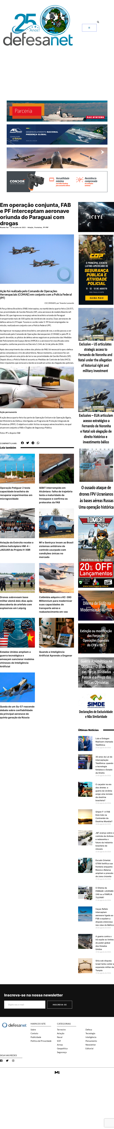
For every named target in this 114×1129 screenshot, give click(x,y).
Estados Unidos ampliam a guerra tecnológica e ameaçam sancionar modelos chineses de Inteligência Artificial (17, 659)
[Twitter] (7, 1060)
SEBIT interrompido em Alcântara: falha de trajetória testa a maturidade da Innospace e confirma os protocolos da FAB (55, 495)
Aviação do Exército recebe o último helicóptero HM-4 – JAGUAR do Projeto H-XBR (16, 546)
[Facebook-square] (1, 1060)
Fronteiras (38, 227)
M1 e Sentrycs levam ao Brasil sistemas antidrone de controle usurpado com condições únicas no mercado (56, 549)
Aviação (30, 227)
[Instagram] (13, 1060)
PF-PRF (45, 227)
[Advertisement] (57, 68)
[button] (98, 22)
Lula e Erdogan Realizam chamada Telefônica (104, 741)
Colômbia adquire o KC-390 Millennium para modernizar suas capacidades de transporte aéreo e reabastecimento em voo (55, 604)
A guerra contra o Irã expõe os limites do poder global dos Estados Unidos (105, 942)
